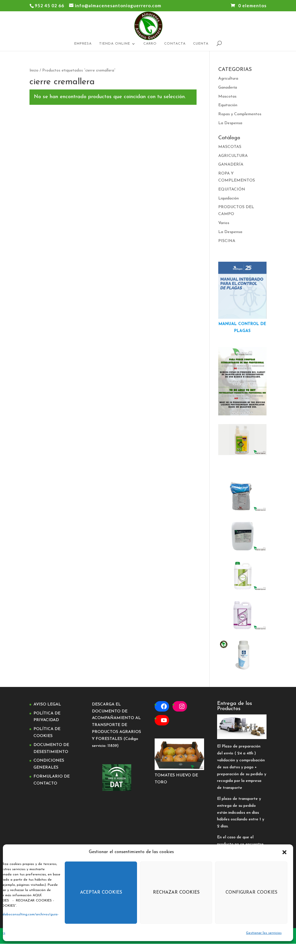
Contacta (175, 43)
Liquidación (228, 198)
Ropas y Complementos (239, 114)
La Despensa (230, 123)
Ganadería (227, 87)
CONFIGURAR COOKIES (251, 892)
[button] (284, 852)
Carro (150, 43)
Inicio (33, 70)
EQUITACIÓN (231, 189)
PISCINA (226, 241)
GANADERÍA (230, 164)
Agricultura (228, 78)
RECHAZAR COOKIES (176, 892)
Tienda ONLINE (114, 43)
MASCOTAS (229, 147)
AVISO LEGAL (47, 704)
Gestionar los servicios (264, 933)
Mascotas (227, 96)
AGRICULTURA (233, 156)
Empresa (83, 43)
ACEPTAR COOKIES (101, 892)
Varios (223, 223)
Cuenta (200, 43)
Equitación (227, 105)
